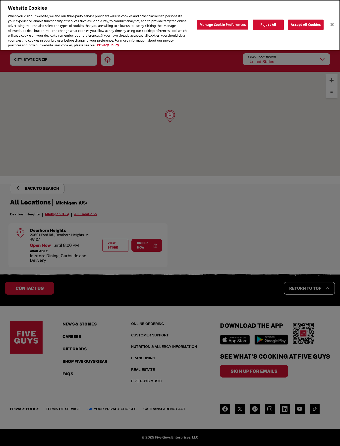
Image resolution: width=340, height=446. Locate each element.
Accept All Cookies (306, 24)
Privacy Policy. (108, 45)
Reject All (268, 24)
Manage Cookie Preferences (223, 24)
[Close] (332, 24)
